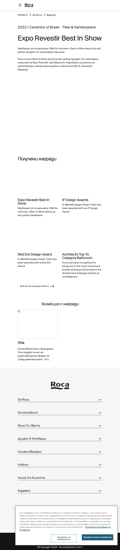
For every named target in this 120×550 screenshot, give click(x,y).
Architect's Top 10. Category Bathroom (77, 256)
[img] (38, 181)
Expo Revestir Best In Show (33, 201)
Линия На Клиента (31, 477)
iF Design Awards (75, 200)
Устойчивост (28, 412)
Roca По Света (29, 425)
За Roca (37, 15)
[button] (100, 399)
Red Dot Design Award (35, 254)
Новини (23, 464)
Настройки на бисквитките (64, 538)
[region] (66, 525)
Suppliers (24, 490)
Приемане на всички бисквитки (97, 537)
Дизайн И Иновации (32, 438)
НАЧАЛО (23, 15)
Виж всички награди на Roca (34, 286)
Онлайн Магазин (30, 451)
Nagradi (51, 15)
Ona (21, 343)
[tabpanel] (38, 325)
